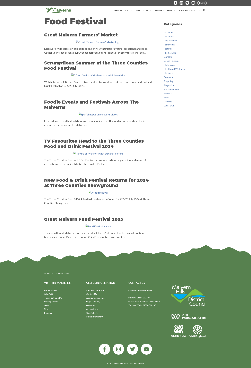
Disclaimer (91, 305)
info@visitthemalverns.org (140, 290)
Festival (168, 48)
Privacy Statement (94, 316)
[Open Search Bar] (204, 10)
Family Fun (169, 44)
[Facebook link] (104, 349)
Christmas (169, 36)
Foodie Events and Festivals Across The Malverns (91, 104)
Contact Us (91, 294)
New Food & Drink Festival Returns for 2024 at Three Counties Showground (96, 182)
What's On (169, 105)
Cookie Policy (92, 313)
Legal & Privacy (93, 301)
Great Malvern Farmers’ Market (81, 35)
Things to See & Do (53, 298)
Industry (48, 313)
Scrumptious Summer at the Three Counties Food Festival (96, 65)
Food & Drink (170, 52)
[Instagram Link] (181, 3)
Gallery (47, 305)
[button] (131, 10)
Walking (168, 101)
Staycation (169, 85)
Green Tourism (171, 60)
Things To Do (121, 10)
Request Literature (95, 290)
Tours (167, 97)
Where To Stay (163, 10)
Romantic (168, 77)
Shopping (168, 81)
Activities (168, 32)
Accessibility (92, 309)
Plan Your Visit (188, 10)
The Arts (168, 93)
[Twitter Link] (187, 3)
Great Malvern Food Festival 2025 (83, 219)
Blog (46, 309)
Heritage (168, 73)
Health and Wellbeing (174, 69)
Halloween (169, 64)
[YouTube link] (146, 349)
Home (47, 273)
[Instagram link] (118, 349)
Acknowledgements (95, 298)
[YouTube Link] (193, 3)
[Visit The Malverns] (57, 10)
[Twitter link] (132, 349)
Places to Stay (50, 290)
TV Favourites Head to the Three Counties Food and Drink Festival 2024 (94, 143)
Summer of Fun (171, 89)
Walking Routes (51, 301)
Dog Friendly (170, 40)
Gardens (168, 56)
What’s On (142, 10)
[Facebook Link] (175, 3)
